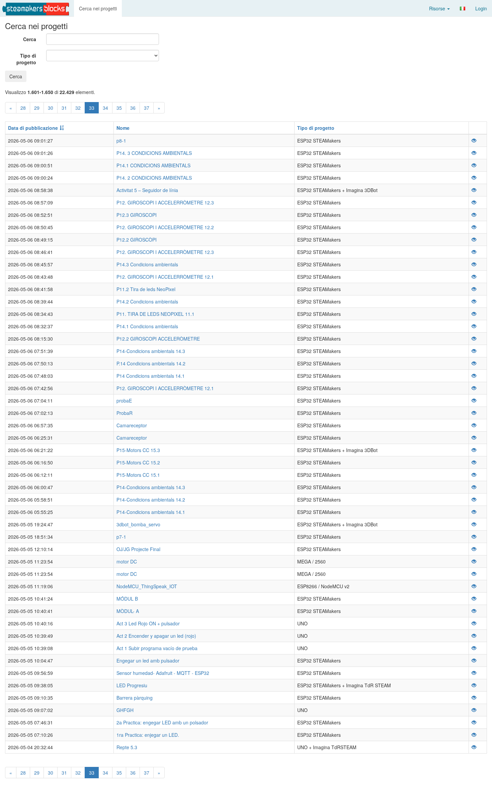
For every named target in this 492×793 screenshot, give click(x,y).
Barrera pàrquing (134, 697)
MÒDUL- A (127, 611)
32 (78, 107)
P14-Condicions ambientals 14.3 (150, 351)
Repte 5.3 (126, 747)
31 (64, 107)
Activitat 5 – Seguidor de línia (147, 190)
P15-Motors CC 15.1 (138, 474)
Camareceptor (131, 425)
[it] (462, 8)
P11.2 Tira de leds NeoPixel (145, 289)
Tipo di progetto (26, 59)
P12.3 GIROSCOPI (136, 214)
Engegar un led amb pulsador (147, 660)
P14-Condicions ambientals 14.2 (150, 499)
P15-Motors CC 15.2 (138, 462)
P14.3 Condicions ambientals (147, 264)
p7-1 (121, 536)
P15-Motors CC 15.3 (138, 450)
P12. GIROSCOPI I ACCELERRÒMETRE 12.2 (165, 227)
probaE (124, 400)
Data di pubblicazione (33, 127)
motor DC (126, 561)
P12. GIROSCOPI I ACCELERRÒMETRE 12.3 (165, 202)
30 (50, 107)
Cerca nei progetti (98, 8)
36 (133, 107)
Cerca (29, 39)
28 (23, 107)
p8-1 (121, 140)
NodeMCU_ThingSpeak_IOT (146, 586)
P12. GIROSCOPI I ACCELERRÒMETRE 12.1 (165, 276)
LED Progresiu (131, 685)
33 (91, 107)
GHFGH (125, 710)
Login (481, 8)
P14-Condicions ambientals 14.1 (150, 512)
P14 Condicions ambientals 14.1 (150, 375)
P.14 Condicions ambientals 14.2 (150, 363)
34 (105, 107)
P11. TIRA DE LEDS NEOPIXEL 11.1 (155, 314)
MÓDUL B (127, 598)
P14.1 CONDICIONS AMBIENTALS (153, 165)
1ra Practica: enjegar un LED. (147, 734)
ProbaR (124, 413)
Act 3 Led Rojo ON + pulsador (148, 623)
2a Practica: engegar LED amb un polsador (162, 722)
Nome (123, 127)
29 (36, 107)
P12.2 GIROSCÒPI (136, 239)
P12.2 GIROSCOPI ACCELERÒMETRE (158, 338)
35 (119, 107)
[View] (474, 140)
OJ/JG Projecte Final (138, 549)
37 (146, 107)
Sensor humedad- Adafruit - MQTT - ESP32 (162, 673)
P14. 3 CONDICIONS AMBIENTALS (154, 153)
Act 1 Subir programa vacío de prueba (156, 648)
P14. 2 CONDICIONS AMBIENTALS (154, 177)
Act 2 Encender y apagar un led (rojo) (156, 635)
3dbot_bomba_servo (138, 524)
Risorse (437, 8)
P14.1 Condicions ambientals (147, 326)
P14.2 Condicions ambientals (147, 301)
